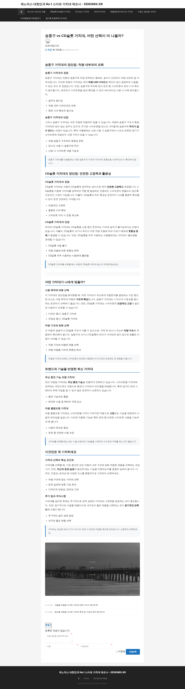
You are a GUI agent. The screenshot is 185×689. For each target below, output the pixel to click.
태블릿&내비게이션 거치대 (121, 11)
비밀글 (121, 651)
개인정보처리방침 (100, 678)
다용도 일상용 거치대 (147, 11)
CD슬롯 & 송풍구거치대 (60, 11)
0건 (49, 49)
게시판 (86, 678)
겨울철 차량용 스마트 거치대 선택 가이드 (72, 605)
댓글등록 (133, 652)
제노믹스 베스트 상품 (36, 11)
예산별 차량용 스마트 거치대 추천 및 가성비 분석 (75, 612)
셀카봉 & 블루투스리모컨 (56, 18)
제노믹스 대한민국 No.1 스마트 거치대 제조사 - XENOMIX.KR (62, 4)
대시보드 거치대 (82, 11)
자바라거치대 (99, 11)
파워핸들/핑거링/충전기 (30, 18)
